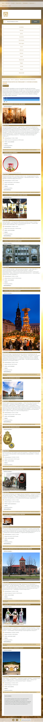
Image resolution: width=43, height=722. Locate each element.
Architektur (21, 27)
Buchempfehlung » (7, 147)
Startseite (8, 79)
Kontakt (13, 3)
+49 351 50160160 (11, 366)
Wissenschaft (21, 73)
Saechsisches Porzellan (18, 644)
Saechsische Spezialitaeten (35, 192)
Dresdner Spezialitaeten (25, 149)
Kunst (21, 47)
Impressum (31, 3)
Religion (21, 63)
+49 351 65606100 (11, 416)
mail (6, 101)
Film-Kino (21, 30)
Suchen (35, 21)
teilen (6, 98)
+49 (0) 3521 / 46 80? (11, 636)
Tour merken (6, 85)
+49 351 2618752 (11, 686)
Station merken (6, 125)
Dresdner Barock (23, 424)
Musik (21, 56)
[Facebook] (17, 720)
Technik (21, 66)
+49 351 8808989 (11, 142)
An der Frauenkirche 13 (12, 503)
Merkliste (8, 3)
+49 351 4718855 (11, 595)
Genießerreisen (16, 79)
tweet (7, 99)
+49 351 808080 (11, 280)
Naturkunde (21, 60)
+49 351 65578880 (11, 230)
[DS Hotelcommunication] (25, 720)
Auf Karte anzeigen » (8, 106)
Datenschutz (4, 6)
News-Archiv (18, 3)
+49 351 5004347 (11, 538)
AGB (10, 6)
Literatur (21, 53)
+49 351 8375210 (11, 184)
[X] (13, 720)
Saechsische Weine (18, 149)
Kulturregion (21, 43)
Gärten (21, 33)
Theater (21, 69)
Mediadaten (25, 3)
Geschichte (21, 37)
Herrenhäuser (21, 40)
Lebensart (22, 50)
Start (3, 3)
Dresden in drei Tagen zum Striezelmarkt (21, 374)
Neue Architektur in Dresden (30, 424)
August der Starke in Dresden (27, 644)
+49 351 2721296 (11, 461)
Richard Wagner (17, 424)
